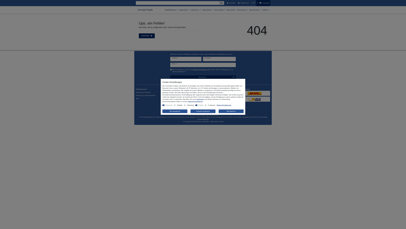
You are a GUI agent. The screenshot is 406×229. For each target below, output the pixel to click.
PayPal (201, 105)
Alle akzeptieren (175, 111)
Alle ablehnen (231, 111)
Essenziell (169, 105)
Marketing (190, 105)
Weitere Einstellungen (224, 105)
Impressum (200, 99)
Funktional (211, 105)
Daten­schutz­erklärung (195, 101)
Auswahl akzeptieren (203, 111)
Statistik (179, 105)
